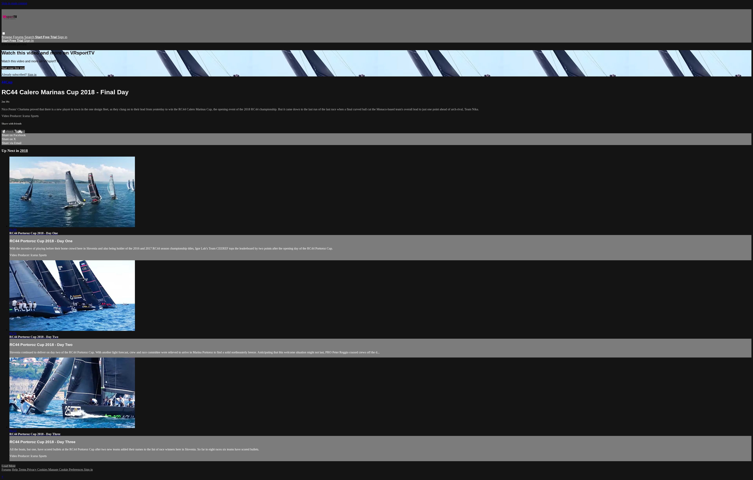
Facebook (8, 131)
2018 (24, 151)
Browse (7, 37)
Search (29, 37)
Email (21, 131)
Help (15, 469)
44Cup (7, 82)
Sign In (29, 40)
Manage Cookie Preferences (66, 469)
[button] (3, 33)
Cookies (42, 469)
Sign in (62, 37)
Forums (18, 37)
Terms (23, 469)
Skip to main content (14, 3)
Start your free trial (13, 68)
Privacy (32, 469)
